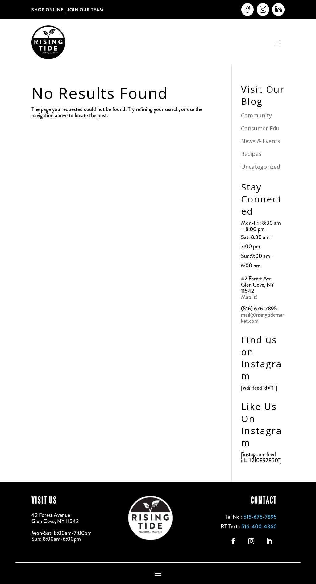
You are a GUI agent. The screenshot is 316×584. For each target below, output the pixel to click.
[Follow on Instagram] (251, 541)
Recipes (251, 153)
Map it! (249, 297)
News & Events (260, 141)
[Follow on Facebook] (233, 541)
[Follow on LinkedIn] (269, 541)
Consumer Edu (260, 128)
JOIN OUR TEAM (84, 9)
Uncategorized (260, 166)
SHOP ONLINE (47, 9)
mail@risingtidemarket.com (262, 318)
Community (256, 115)
